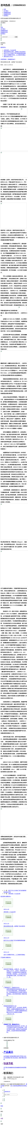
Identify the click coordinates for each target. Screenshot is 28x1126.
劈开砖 (22, 1056)
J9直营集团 (3, 59)
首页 (5, 9)
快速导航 (8, 1063)
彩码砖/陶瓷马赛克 (15, 1056)
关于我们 (6, 10)
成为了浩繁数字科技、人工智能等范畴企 (15, 55)
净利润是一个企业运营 (10, 50)
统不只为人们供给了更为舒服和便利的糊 (15, 53)
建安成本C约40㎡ (8, 56)
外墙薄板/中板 (9, 1057)
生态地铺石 (7, 1056)
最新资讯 (3, 47)
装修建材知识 (7, 12)
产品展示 (8, 1052)
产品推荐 (6, 957)
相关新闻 (6, 896)
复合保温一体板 (17, 1057)
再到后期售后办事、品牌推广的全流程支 (15, 51)
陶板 (23, 1057)
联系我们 (6, 15)
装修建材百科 (7, 14)
